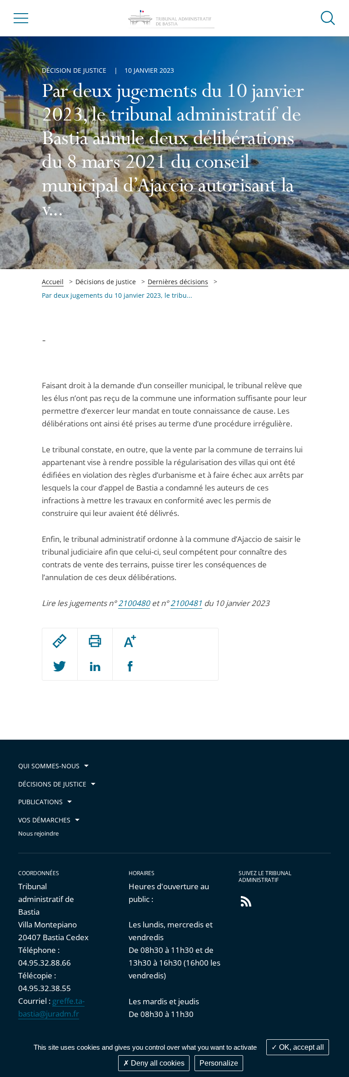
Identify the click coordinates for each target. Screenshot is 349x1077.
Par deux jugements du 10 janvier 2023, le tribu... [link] (117, 295)
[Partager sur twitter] (59, 667)
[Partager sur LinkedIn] (95, 667)
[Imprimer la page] (95, 641)
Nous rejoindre (38, 833)
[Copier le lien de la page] (59, 641)
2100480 (134, 603)
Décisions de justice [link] (105, 281)
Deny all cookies (156, 1063)
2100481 (186, 603)
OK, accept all (300, 1047)
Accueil (53, 281)
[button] (328, 17)
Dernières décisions (178, 281)
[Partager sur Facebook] (130, 667)
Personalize (218, 1063)
